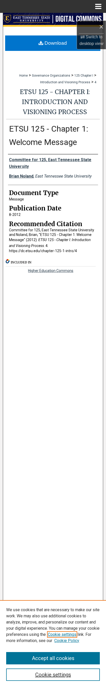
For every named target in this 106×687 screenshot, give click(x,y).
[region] (53, 643)
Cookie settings (62, 634)
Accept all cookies (53, 658)
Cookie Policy (66, 640)
